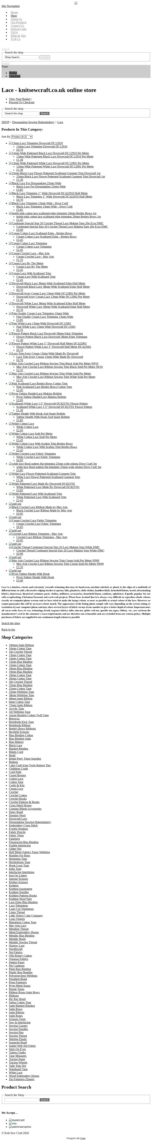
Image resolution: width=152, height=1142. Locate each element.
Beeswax (14, 718)
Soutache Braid (18, 1042)
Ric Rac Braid (17, 999)
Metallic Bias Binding (21, 935)
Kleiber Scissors (18, 882)
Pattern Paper (16, 962)
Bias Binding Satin (20, 738)
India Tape (15, 868)
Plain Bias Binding (20, 969)
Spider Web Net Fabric (22, 1045)
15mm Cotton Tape (20, 665)
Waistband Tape (18, 1069)
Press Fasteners (18, 982)
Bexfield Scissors (19, 732)
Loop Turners (17, 919)
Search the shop (10, 623)
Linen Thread (17, 912)
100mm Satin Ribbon (21, 645)
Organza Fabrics (18, 959)
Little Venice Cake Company (26, 915)
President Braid (18, 979)
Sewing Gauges (18, 1025)
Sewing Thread (18, 1035)
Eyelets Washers (18, 828)
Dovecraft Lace (18, 818)
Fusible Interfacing (20, 845)
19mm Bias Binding (20, 671)
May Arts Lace (17, 925)
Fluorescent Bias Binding (24, 842)
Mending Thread (19, 929)
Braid (12, 755)
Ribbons (14, 995)
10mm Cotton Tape (20, 648)
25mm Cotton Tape (20, 688)
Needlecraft (15, 949)
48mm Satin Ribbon (20, 698)
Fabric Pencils (17, 832)
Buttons (13, 762)
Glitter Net (15, 848)
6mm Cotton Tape (19, 701)
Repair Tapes (16, 989)
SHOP (5, 122)
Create (82, 1138)
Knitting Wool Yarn (20, 898)
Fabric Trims (16, 835)
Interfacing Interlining (21, 872)
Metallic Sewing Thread (23, 942)
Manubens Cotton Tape (22, 922)
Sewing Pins (16, 1032)
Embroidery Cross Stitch (23, 825)
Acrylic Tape (16, 708)
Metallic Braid (17, 939)
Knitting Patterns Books (23, 895)
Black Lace (15, 745)
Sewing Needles (18, 1029)
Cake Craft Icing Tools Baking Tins (30, 765)
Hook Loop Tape (19, 865)
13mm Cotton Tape (20, 655)
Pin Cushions (16, 965)
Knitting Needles (19, 892)
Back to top (8, 629)
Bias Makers (16, 742)
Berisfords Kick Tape (21, 721)
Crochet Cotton (18, 795)
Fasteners (14, 838)
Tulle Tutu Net (17, 1065)
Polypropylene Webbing (23, 975)
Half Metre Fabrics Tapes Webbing (29, 852)
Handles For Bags (19, 855)
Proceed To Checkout (21, 102)
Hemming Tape (18, 858)
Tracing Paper (17, 1059)
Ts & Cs (15, 39)
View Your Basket (19, 99)
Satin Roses (16, 1015)
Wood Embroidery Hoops (24, 1075)
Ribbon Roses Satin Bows (24, 992)
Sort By (6, 136)
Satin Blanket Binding (22, 1005)
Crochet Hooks (18, 798)
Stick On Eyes (17, 1049)
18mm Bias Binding (20, 668)
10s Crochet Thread (20, 651)
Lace (60, 122)
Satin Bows (15, 1009)
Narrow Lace (16, 945)
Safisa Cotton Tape (20, 1002)
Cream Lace (16, 788)
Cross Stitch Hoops (20, 805)
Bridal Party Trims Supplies (25, 758)
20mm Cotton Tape (20, 678)
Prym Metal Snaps (19, 985)
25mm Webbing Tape (21, 691)
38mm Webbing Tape (21, 695)
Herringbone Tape (19, 862)
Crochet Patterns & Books (24, 802)
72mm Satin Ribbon (20, 705)
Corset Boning (17, 775)
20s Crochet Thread (20, 681)
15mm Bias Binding (20, 661)
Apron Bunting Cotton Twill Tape (29, 715)
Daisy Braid (16, 812)
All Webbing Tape (19, 711)
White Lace (15, 1072)
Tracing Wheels (18, 1062)
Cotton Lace (16, 778)
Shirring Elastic (18, 1039)
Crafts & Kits (16, 785)
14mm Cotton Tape (20, 658)
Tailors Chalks (17, 1052)
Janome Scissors (18, 878)
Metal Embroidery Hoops (24, 932)
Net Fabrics (15, 952)
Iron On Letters (18, 875)
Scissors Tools (17, 1019)
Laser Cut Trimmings (21, 908)
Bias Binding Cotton (21, 735)
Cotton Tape (16, 782)
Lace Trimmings (18, 905)
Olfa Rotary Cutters (20, 955)
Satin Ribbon (16, 1012)
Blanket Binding (18, 748)
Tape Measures (18, 1055)
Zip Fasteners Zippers (21, 1079)
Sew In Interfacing (20, 1022)
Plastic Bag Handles (20, 972)
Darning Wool (17, 815)
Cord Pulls (15, 772)
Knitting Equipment (20, 888)
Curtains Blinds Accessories (25, 808)
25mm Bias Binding (20, 685)
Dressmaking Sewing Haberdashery (33, 122)
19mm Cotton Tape (20, 675)
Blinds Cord (16, 752)
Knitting (14, 885)
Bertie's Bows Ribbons (22, 728)
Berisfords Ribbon (19, 725)
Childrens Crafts (18, 768)
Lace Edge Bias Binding (23, 902)
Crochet (13, 792)
